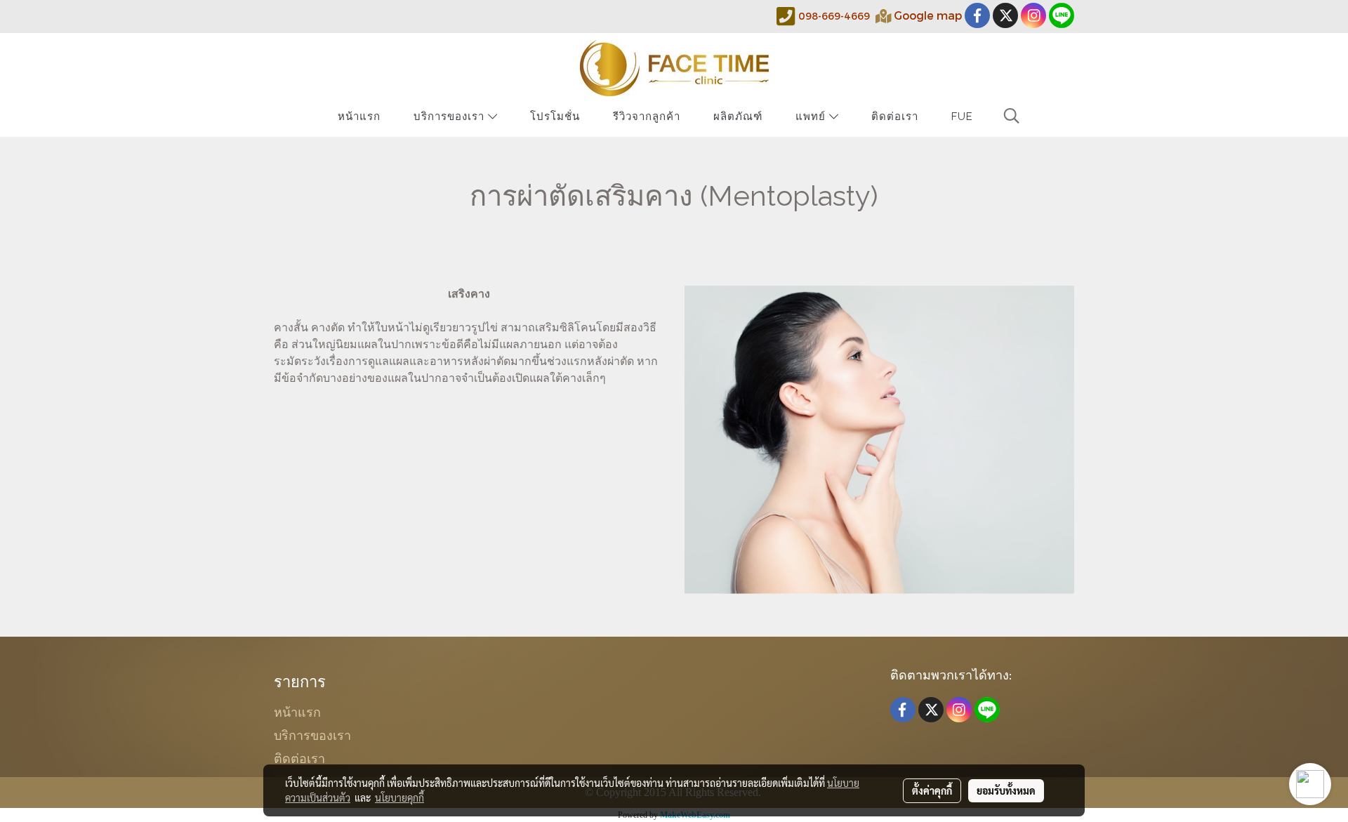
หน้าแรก (359, 116)
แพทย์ (812, 116)
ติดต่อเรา (894, 116)
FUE (962, 116)
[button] (1011, 115)
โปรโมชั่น (555, 116)
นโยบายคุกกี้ (399, 797)
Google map (928, 15)
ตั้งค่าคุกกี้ (932, 790)
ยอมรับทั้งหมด (1006, 790)
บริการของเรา (451, 116)
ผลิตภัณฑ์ (737, 116)
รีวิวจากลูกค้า (646, 116)
